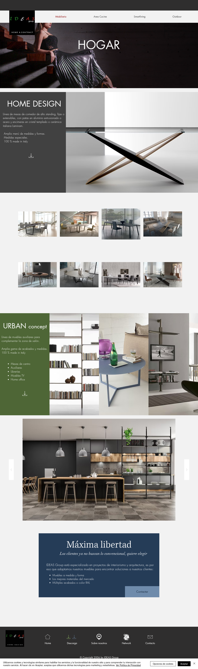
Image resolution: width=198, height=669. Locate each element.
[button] (99, 470)
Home (48, 643)
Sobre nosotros (99, 643)
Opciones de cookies (163, 663)
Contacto (150, 643)
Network (126, 643)
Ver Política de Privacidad (128, 665)
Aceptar (184, 663)
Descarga (72, 643)
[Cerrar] (194, 664)
